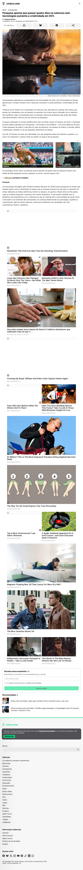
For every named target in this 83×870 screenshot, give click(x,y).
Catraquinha (12, 10)
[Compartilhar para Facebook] (56, 25)
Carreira (5, 766)
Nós (3, 805)
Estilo (4, 789)
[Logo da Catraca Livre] (11, 3)
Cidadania (6, 775)
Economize (6, 780)
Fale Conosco (7, 836)
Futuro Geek (7, 791)
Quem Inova (7, 814)
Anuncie (5, 833)
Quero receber (41, 688)
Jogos (4, 803)
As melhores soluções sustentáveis (15, 761)
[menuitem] (41, 739)
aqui (10, 178)
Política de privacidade (11, 841)
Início (4, 10)
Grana (4, 800)
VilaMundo (6, 822)
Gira (4, 797)
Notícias (5, 808)
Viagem (5, 819)
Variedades (6, 817)
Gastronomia (7, 794)
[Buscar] (78, 749)
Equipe (5, 844)
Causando (6, 772)
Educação (6, 783)
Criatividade (7, 777)
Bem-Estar (6, 763)
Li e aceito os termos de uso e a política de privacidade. (24, 683)
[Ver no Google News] (8, 25)
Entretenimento (8, 786)
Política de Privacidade (47, 731)
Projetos (5, 811)
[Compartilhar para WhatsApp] (24, 25)
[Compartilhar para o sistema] (73, 25)
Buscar (5, 746)
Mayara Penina (10, 19)
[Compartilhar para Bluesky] (40, 25)
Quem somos (7, 838)
